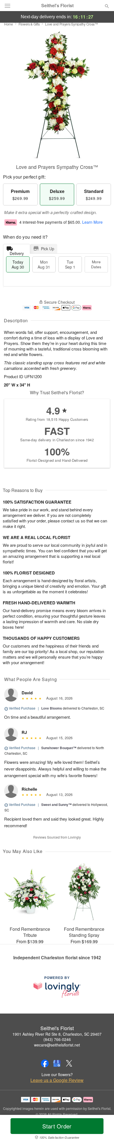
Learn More (92, 222)
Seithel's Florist (57, 5)
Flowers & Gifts (29, 24)
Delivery (17, 252)
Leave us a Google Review (57, 1080)
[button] (102, 1129)
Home (8, 24)
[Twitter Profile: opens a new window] (69, 1063)
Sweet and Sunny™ (56, 804)
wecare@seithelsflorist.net (57, 1045)
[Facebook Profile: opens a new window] (45, 1063)
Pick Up (47, 248)
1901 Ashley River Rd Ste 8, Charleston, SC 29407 (57, 1034)
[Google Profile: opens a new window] (57, 1063)
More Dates (96, 264)
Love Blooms (51, 708)
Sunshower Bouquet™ (58, 747)
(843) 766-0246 (57, 1039)
